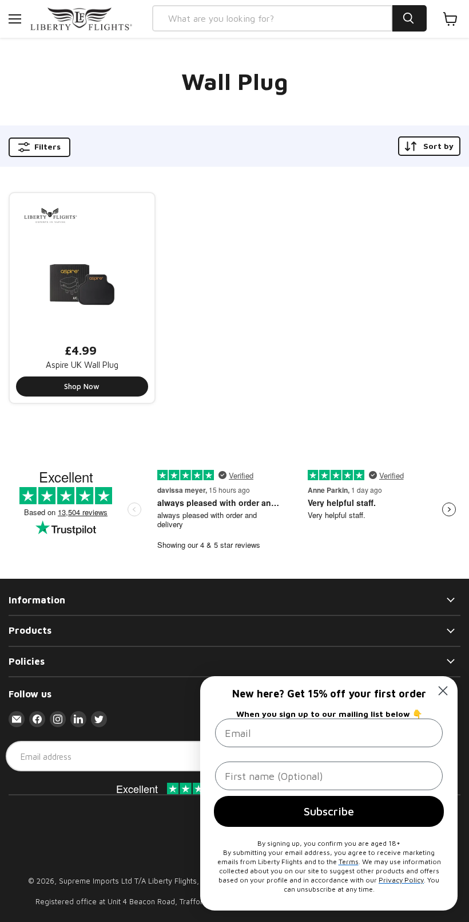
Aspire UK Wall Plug (82, 365)
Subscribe (329, 811)
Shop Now (82, 386)
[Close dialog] (443, 691)
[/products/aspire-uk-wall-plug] (82, 265)
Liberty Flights (172, 880)
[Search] (409, 18)
